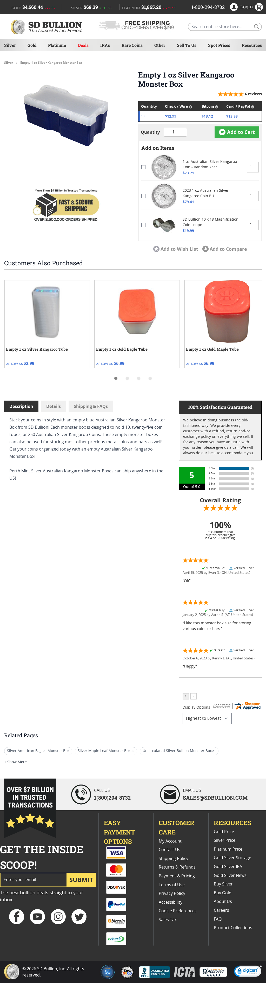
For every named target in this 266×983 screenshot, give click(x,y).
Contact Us (169, 850)
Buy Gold (222, 893)
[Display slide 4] (150, 378)
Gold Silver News (230, 875)
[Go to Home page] (47, 27)
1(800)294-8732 (112, 797)
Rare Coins (132, 45)
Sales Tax (168, 920)
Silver (10, 45)
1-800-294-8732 (208, 7)
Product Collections (233, 928)
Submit (81, 879)
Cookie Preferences (178, 911)
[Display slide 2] (127, 378)
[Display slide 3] (138, 378)
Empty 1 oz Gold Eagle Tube (122, 349)
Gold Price (224, 832)
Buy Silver (223, 884)
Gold (32, 45)
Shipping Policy (173, 859)
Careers (221, 910)
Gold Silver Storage (232, 858)
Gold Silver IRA (228, 867)
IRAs (105, 45)
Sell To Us (186, 45)
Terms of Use (172, 885)
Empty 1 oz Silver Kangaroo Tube (37, 349)
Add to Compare (228, 249)
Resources (252, 45)
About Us (223, 902)
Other (159, 45)
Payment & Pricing (177, 876)
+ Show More (15, 762)
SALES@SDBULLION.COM (215, 797)
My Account (170, 841)
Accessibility (170, 902)
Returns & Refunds (177, 867)
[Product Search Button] (256, 26)
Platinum (57, 45)
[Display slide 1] (116, 378)
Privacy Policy (172, 893)
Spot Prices (219, 45)
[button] (66, 115)
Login (246, 6)
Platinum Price (228, 849)
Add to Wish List (179, 249)
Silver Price (224, 840)
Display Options (196, 707)
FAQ (218, 919)
